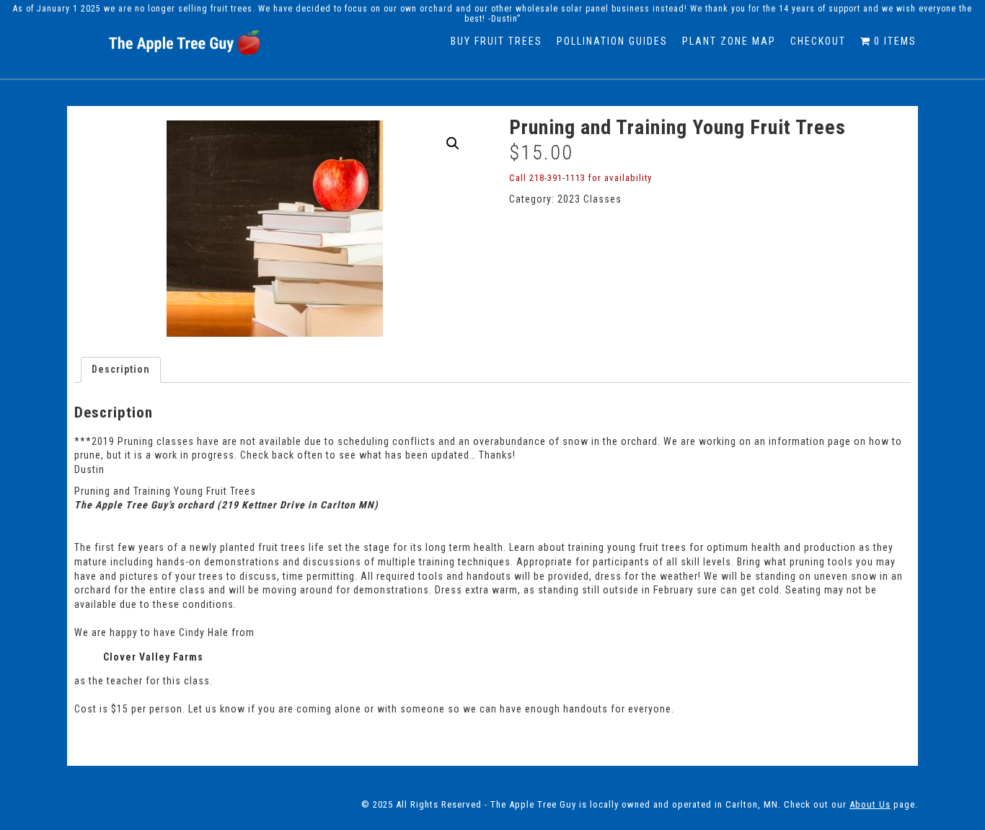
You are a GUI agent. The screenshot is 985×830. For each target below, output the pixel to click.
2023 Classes (589, 199)
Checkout (818, 41)
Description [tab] (121, 369)
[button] (453, 143)
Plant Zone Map (729, 41)
